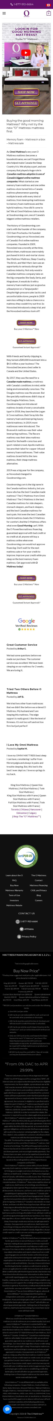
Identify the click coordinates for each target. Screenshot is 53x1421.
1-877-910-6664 (29, 921)
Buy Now (14, 885)
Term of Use (14, 895)
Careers (38, 900)
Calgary (33, 812)
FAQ (14, 880)
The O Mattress (38, 875)
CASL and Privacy (39, 890)
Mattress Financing (39, 885)
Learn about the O (14, 875)
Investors (14, 900)
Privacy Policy (29, 936)
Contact (39, 880)
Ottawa (25, 809)
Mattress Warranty (14, 890)
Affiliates (29, 928)
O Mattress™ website (16, 1118)
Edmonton (21, 812)
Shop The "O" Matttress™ (26, 816)
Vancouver (35, 809)
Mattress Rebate (14, 905)
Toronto (15, 809)
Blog (39, 895)
